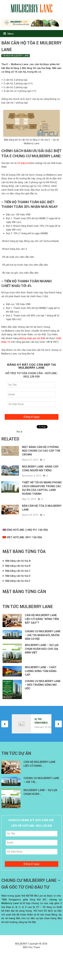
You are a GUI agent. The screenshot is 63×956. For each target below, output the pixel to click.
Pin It (19, 431)
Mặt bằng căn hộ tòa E (17, 580)
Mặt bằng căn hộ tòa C (18, 570)
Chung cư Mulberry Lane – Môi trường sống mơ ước (42, 685)
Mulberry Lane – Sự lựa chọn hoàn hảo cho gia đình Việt (42, 648)
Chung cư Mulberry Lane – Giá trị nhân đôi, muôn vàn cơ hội (42, 635)
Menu (11, 33)
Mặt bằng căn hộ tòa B (17, 565)
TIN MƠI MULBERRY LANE (15, 55)
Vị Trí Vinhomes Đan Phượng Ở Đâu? (41, 721)
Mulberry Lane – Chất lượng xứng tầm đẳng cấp (41, 671)
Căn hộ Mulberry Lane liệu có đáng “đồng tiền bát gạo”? (42, 619)
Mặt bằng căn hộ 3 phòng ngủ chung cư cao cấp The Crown (41, 450)
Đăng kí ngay (31, 416)
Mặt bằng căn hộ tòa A (18, 560)
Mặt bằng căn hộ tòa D (17, 575)
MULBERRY (21, 943)
